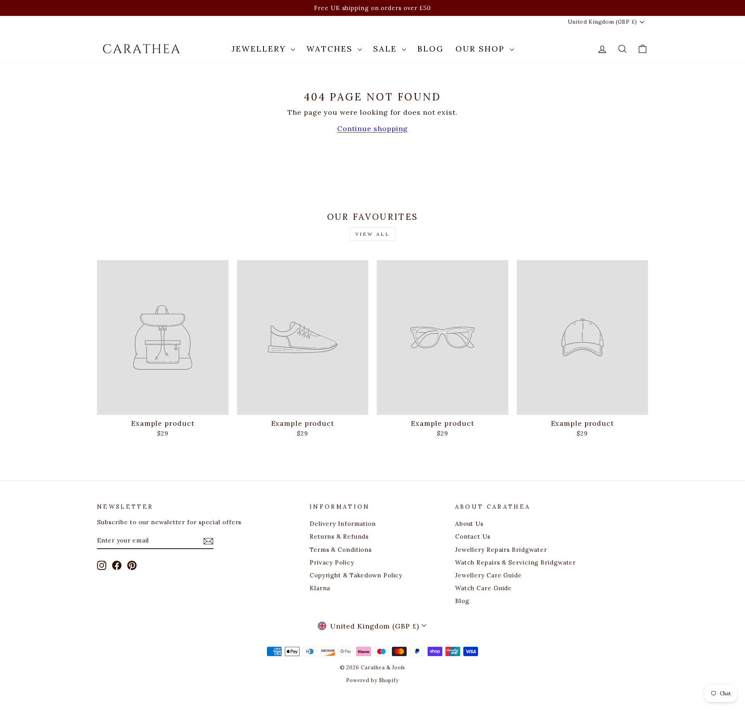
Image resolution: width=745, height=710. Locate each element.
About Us (469, 523)
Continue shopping (372, 128)
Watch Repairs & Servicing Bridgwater (515, 562)
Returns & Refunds (339, 536)
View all (372, 234)
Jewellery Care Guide (488, 575)
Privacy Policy (332, 562)
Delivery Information (343, 523)
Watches (331, 49)
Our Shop (482, 49)
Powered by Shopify (372, 680)
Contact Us (472, 536)
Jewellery (260, 49)
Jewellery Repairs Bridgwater (501, 549)
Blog (431, 49)
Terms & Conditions (341, 549)
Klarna (320, 588)
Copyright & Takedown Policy (356, 575)
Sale (386, 49)
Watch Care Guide (483, 588)
